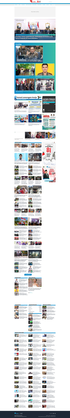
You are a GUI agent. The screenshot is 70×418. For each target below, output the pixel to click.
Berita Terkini (18, 142)
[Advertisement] (3, 16)
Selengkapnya (28, 274)
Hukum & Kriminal (34, 4)
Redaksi (47, 415)
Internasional (23, 4)
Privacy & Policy (52, 416)
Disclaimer (49, 416)
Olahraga (51, 4)
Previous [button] (15, 29)
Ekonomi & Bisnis (39, 4)
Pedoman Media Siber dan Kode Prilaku (42, 416)
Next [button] (54, 29)
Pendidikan (44, 4)
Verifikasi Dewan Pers (53, 415)
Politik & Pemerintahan (28, 4)
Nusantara (16, 4)
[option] (35, 29)
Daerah (19, 4)
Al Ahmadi (18, 46)
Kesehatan (47, 4)
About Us (49, 415)
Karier (54, 416)
